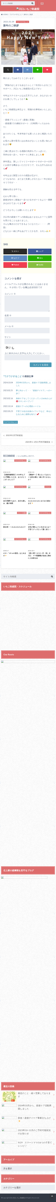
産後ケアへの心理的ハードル (28, 406)
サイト (7, 337)
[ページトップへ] (52, 1196)
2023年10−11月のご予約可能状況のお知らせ (34, 1132)
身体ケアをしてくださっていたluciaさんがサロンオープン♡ (34, 399)
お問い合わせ (42, 3)
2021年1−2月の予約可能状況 (37, 442)
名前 (7, 315)
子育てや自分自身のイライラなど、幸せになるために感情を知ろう (34, 412)
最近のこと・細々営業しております (34, 1095)
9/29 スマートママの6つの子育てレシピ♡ (35, 1144)
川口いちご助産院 (19, 1198)
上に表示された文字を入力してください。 (25, 353)
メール (9, 326)
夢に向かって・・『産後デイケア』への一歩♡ (34, 391)
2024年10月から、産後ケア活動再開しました (33, 384)
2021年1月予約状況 (14, 435)
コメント (10, 293)
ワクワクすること (13, 376)
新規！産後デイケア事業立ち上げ (34, 1118)
